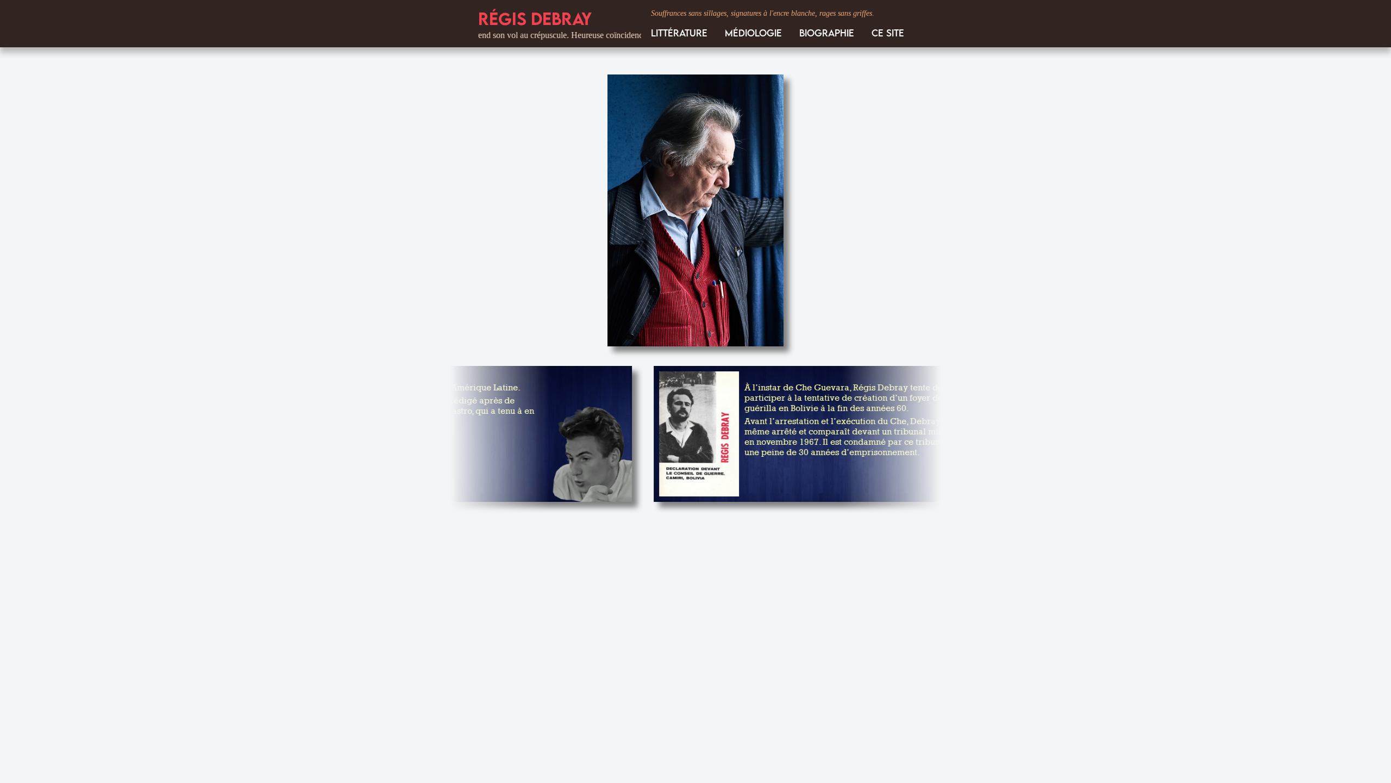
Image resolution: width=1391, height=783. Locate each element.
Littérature (679, 33)
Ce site (888, 33)
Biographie (826, 33)
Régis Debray (535, 18)
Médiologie (753, 33)
